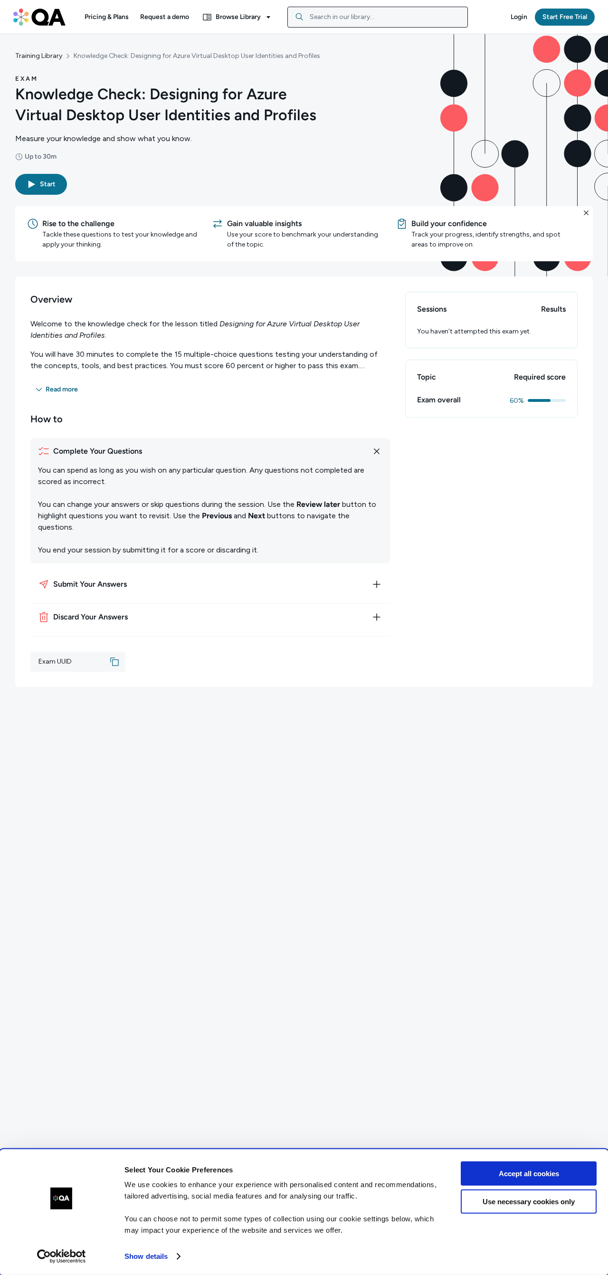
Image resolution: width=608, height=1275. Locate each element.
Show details (146, 1256)
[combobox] (377, 17)
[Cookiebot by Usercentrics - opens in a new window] (61, 1256)
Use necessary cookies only (529, 1201)
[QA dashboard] (39, 17)
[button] (107, 17)
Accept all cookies (529, 1174)
